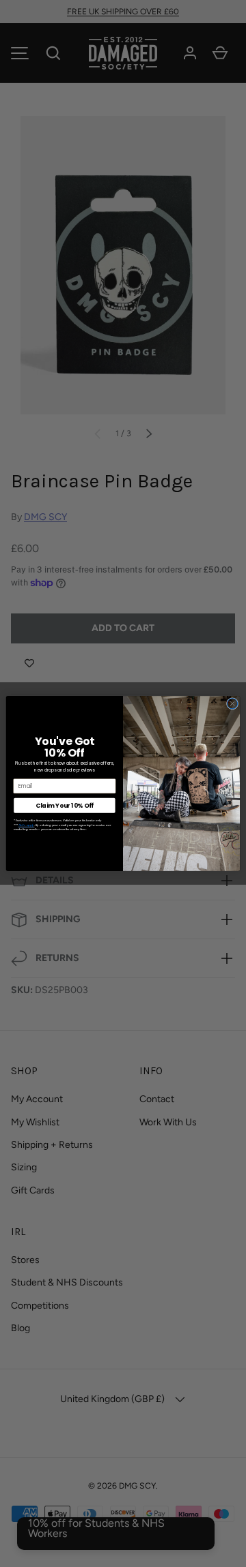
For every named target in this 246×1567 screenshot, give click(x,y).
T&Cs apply (26, 825)
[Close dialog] (232, 704)
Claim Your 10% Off (65, 805)
